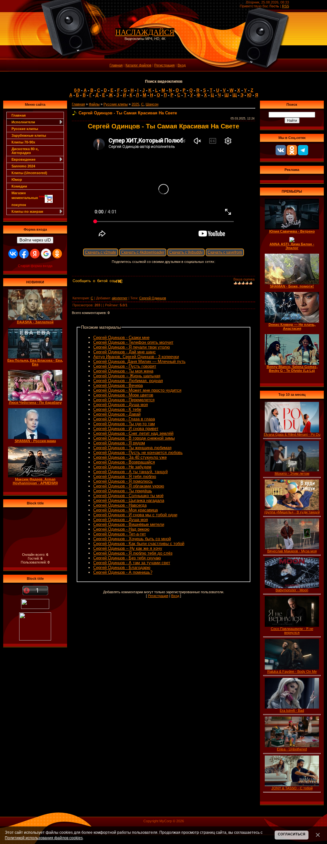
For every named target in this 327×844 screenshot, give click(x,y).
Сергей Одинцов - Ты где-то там (124, 423)
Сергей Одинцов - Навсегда (120, 505)
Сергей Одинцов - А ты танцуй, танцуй (130, 471)
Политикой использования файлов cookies (44, 838)
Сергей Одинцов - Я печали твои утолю (131, 347)
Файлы (94, 104)
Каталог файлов (138, 65)
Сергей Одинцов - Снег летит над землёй (133, 433)
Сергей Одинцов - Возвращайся (124, 462)
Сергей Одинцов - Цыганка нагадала (128, 500)
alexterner (119, 298)
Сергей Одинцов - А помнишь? (122, 572)
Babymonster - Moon (292, 590)
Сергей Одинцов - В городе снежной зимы (134, 438)
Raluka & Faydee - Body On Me (292, 671)
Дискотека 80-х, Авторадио (25, 151)
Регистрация (164, 65)
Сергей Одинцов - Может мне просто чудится (137, 390)
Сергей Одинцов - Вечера (118, 385)
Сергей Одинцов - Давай (117, 414)
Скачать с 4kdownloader (142, 252)
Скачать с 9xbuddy (186, 252)
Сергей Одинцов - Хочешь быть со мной (132, 538)
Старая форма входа (35, 266)
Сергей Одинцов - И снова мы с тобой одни (135, 514)
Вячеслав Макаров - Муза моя (292, 551)
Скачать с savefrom (225, 252)
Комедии (19, 186)
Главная (116, 65)
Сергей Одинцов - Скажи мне (121, 337)
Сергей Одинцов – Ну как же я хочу (127, 548)
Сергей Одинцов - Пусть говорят (124, 366)
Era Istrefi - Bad (292, 710)
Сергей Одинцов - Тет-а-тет (119, 534)
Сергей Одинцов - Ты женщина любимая (132, 447)
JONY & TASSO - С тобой (292, 788)
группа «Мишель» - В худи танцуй (292, 512)
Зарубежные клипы (28, 135)
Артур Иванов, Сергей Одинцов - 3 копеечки (136, 356)
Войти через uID (35, 240)
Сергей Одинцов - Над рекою (121, 529)
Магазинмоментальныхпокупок (28, 199)
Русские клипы (24, 129)
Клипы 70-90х (23, 142)
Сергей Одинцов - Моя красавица (125, 510)
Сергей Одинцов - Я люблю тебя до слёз (132, 553)
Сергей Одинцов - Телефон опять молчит (133, 342)
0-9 (77, 90)
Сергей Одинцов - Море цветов (123, 395)
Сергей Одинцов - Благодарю (121, 567)
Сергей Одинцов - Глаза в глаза (124, 419)
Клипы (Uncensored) (29, 173)
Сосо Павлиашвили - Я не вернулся (292, 630)
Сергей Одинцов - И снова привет (125, 428)
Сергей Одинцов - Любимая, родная (128, 380)
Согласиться (291, 834)
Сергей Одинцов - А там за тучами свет (131, 562)
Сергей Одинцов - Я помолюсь (123, 481)
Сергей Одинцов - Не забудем (122, 466)
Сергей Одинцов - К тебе (117, 409)
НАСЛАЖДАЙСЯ (144, 32)
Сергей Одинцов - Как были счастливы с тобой (138, 543)
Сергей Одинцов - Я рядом (119, 443)
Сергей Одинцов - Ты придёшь (122, 490)
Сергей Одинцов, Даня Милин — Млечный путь (139, 361)
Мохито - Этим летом (292, 473)
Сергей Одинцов (152, 298)
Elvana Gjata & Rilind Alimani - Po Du (292, 434)
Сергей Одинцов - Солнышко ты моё (128, 495)
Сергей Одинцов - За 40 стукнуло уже (130, 457)
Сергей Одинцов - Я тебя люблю (124, 476)
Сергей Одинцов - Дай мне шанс (124, 351)
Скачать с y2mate (100, 252)
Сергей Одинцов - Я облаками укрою (128, 486)
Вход (182, 65)
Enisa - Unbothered (292, 749)
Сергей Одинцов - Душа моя (120, 404)
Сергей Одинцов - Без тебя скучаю (127, 558)
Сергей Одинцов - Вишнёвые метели (128, 524)
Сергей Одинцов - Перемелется (124, 399)
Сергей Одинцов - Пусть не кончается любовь (138, 452)
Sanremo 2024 (23, 166)
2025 (135, 104)
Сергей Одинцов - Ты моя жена (123, 371)
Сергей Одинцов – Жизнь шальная (126, 375)
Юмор (16, 179)
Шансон (152, 104)
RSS (285, 6)
